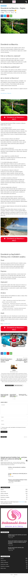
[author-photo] (14, 367)
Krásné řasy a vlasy (4, 495)
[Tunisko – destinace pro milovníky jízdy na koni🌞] (4, 475)
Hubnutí (2, 489)
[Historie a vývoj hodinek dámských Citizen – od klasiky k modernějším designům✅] (4, 481)
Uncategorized (6, 4)
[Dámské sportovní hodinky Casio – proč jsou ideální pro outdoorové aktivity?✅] (14, 447)
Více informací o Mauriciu (6, 93)
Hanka (3, 12)
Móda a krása (3, 499)
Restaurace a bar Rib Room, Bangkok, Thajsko (23, 395)
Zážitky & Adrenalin (4, 493)
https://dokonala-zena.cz (14, 371)
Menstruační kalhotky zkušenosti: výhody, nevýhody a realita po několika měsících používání (17, 542)
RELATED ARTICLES (9, 385)
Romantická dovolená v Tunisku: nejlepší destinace (6, 360)
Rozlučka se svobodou (5, 497)
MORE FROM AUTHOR (18, 385)
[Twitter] (5, 16)
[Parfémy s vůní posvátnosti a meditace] (4, 469)
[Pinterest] (8, 16)
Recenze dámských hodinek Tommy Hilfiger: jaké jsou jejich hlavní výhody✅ (14, 395)
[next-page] (14, 399)
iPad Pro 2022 (21, 501)
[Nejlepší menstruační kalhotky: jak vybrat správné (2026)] (4, 536)
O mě (11, 574)
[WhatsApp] (11, 16)
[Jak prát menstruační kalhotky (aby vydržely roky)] (4, 549)
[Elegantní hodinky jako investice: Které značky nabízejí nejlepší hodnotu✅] (5, 390)
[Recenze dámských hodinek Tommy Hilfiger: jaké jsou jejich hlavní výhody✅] (14, 390)
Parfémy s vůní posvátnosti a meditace (16, 467)
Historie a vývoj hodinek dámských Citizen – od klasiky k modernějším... (17, 480)
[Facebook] (2, 16)
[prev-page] (13, 399)
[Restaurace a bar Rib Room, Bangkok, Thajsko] (23, 390)
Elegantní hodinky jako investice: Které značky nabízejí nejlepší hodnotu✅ (4, 395)
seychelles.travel (6, 323)
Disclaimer (15, 574)
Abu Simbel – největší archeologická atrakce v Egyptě (21, 360)
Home (1, 4)
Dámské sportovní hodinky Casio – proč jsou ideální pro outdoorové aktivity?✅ (14, 458)
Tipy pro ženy (3, 491)
